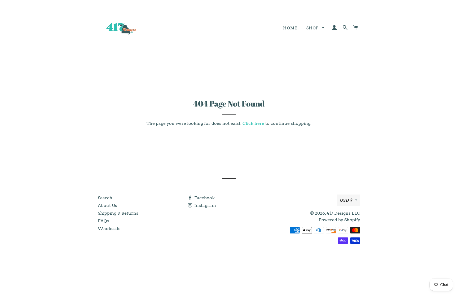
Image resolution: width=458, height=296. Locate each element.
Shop (313, 28)
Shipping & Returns (118, 213)
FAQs (103, 220)
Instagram (204, 205)
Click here (253, 123)
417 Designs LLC (343, 213)
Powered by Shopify (339, 219)
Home (290, 28)
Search (105, 197)
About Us (107, 205)
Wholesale (109, 228)
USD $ (346, 200)
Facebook (204, 197)
